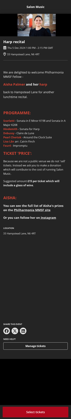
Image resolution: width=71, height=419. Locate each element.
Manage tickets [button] (35, 346)
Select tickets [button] (35, 412)
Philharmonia (24, 210)
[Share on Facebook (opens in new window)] (6, 331)
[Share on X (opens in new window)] (15, 331)
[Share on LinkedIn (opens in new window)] (23, 331)
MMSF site (43, 210)
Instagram (48, 218)
